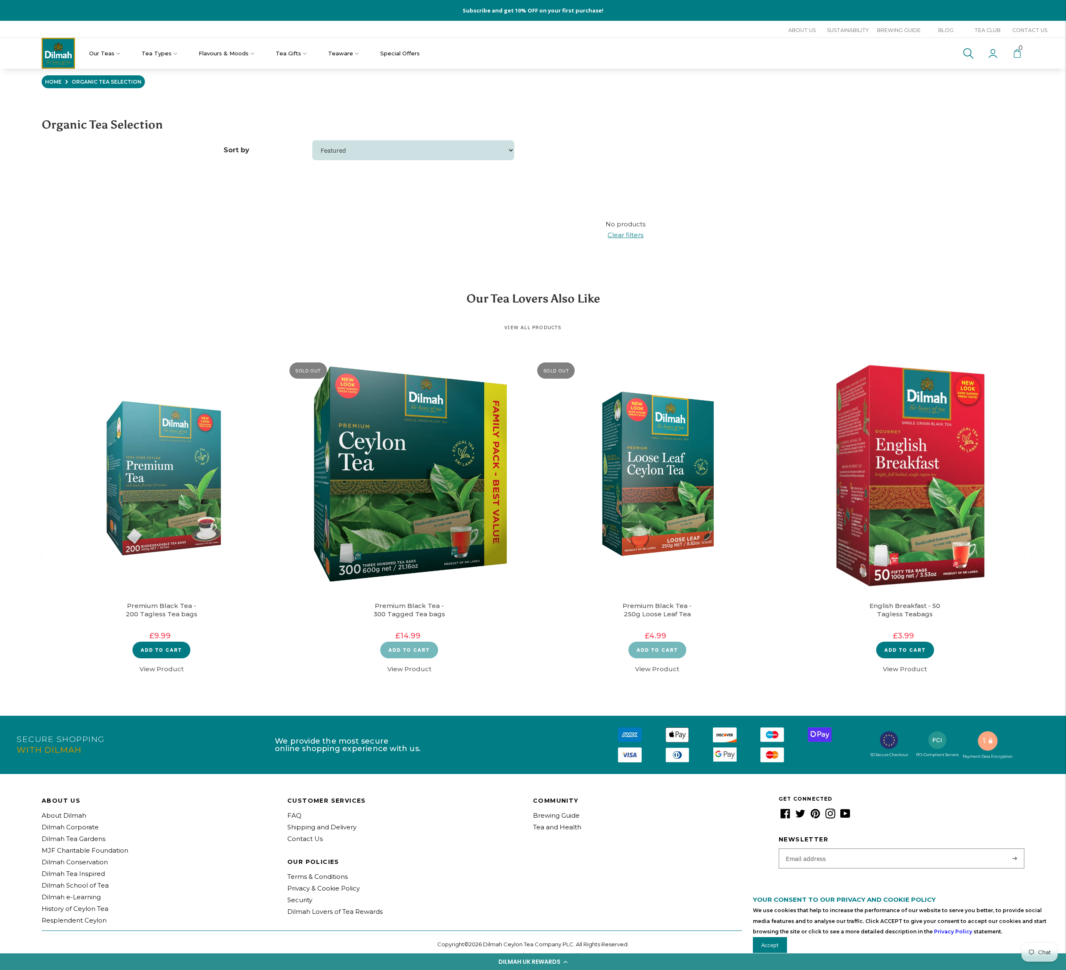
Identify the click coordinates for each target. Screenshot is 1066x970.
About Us (802, 30)
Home (53, 82)
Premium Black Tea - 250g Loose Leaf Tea (657, 610)
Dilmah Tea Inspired (73, 874)
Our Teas (102, 53)
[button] (533, 961)
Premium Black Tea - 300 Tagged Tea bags (409, 610)
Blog (946, 30)
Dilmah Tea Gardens (73, 839)
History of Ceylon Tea (75, 909)
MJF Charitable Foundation (85, 850)
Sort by (236, 150)
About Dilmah (64, 815)
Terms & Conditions (317, 877)
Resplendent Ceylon (74, 920)
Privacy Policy (953, 931)
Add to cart (161, 650)
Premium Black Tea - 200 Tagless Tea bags (161, 610)
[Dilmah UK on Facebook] (785, 816)
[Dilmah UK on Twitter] (800, 816)
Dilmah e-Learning (71, 897)
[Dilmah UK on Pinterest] (815, 816)
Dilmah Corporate (70, 827)
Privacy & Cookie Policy (323, 888)
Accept (770, 945)
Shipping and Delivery (321, 827)
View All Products (532, 327)
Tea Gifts (288, 53)
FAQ (294, 815)
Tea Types (157, 53)
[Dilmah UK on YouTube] (845, 816)
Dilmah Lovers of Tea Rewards (335, 911)
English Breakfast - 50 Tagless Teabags (904, 610)
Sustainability (848, 30)
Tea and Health (557, 827)
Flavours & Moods (224, 53)
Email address (805, 849)
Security (299, 900)
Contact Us (1029, 30)
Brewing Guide (899, 30)
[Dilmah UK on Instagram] (830, 816)
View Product (161, 669)
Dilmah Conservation (75, 862)
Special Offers (400, 53)
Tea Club (987, 30)
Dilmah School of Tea (75, 885)
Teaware (340, 53)
